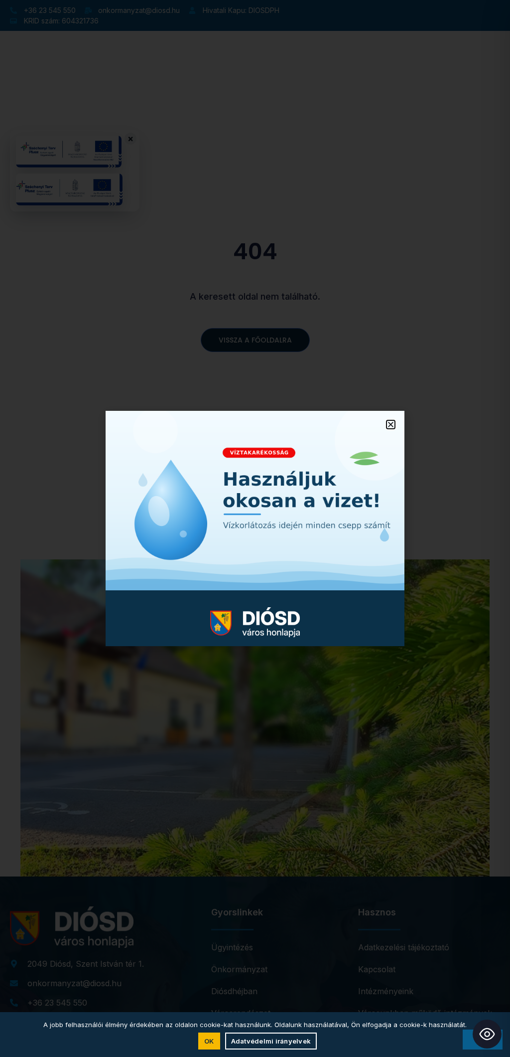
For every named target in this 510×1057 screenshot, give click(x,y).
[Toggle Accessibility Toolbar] (487, 1034)
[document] (255, 528)
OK (209, 1041)
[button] (390, 424)
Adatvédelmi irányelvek (271, 1041)
